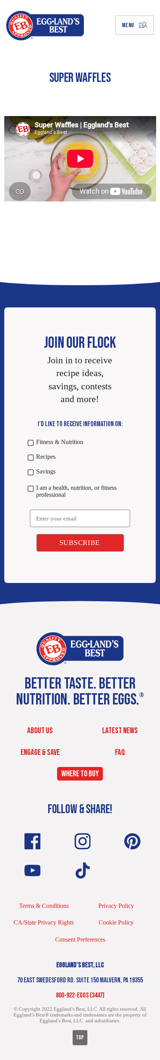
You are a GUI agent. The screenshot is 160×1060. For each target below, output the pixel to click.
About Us (40, 731)
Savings (46, 471)
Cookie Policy (116, 922)
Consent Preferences (80, 939)
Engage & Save (40, 752)
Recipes (46, 456)
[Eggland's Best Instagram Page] (83, 841)
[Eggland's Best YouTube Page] (32, 870)
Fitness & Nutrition (59, 442)
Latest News (120, 731)
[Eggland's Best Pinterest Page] (132, 841)
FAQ (120, 752)
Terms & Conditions (44, 905)
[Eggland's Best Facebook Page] (32, 841)
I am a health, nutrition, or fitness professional (76, 491)
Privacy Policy (116, 905)
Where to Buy (80, 774)
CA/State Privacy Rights (44, 922)
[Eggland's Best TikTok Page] (83, 870)
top (80, 1037)
